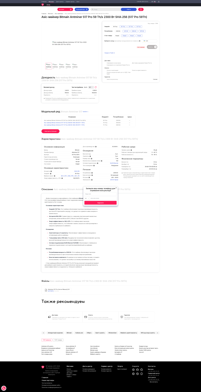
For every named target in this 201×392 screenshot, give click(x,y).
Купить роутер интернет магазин (149, 348)
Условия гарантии (106, 371)
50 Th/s (139, 26)
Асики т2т (69, 354)
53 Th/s (131, 26)
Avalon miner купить (121, 350)
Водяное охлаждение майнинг (50, 348)
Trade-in (69, 376)
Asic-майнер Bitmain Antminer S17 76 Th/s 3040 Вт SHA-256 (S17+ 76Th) (64, 122)
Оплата (69, 369)
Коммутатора (143, 346)
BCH (62, 176)
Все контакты (154, 382)
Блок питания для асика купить (124, 348)
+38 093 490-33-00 (153, 371)
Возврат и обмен (71, 374)
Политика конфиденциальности (51, 387)
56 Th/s (123, 26)
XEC (76, 176)
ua (152, 1)
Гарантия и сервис (72, 371)
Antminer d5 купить (47, 346)
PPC (72, 176)
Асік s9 (141, 352)
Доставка (69, 372)
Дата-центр (60, 1)
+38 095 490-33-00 (153, 375)
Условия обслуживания (89, 371)
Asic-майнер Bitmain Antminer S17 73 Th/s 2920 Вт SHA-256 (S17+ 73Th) (64, 125)
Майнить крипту (95, 354)
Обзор (48, 4)
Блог (78, 1)
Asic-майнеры (59, 13)
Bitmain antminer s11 (72, 352)
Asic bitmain (94, 348)
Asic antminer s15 (46, 352)
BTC (66, 176)
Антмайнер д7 (70, 348)
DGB (69, 176)
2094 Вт (134, 31)
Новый (124, 35)
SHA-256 (76, 171)
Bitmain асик (94, 350)
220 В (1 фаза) (114, 179)
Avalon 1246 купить (145, 350)
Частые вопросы (47, 383)
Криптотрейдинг (122, 369)
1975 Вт (142, 31)
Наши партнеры (48, 380)
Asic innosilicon (94, 346)
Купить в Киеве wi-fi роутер (123, 346)
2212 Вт (126, 31)
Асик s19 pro (70, 350)
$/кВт (85, 87)
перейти (85, 111)
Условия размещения (89, 369)
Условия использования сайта (51, 385)
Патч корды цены (46, 354)
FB (78, 176)
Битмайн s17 (118, 352)
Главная (43, 1)
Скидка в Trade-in (110, 53)
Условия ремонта (106, 369)
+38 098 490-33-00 (153, 379)
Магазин (51, 1)
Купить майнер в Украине (98, 352)
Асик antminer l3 (71, 346)
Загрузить (51, 291)
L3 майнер (118, 354)
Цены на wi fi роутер (47, 350)
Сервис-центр (70, 1)
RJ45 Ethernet (114, 163)
